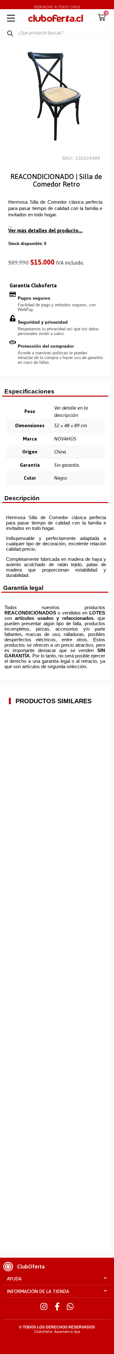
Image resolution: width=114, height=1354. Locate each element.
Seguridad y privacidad (43, 322)
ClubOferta (31, 1266)
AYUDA (14, 1278)
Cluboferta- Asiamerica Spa (57, 1331)
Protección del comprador (46, 346)
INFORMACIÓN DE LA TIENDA (38, 1291)
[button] (57, 1279)
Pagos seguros (34, 298)
